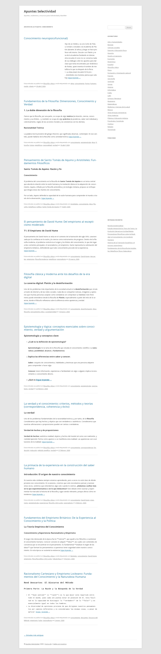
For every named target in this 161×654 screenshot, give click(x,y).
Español (110, 64)
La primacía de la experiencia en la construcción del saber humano (59, 466)
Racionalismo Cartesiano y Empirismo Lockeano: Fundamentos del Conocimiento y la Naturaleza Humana (58, 575)
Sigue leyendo (74, 78)
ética (93, 142)
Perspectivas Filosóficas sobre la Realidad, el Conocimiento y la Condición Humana (121, 237)
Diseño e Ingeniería (115, 56)
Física (109, 70)
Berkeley (74, 556)
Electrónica (111, 62)
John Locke (59, 503)
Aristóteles (74, 204)
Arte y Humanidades (115, 42)
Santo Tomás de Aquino (50, 207)
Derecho (111, 53)
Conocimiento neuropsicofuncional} (46, 38)
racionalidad (47, 145)
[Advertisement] (44, 59)
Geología (111, 81)
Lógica (32, 145)
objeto (31, 86)
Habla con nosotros (59, 644)
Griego (110, 84)
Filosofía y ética (48, 83)
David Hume (85, 256)
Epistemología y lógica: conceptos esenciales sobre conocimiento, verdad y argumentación (59, 328)
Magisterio (111, 101)
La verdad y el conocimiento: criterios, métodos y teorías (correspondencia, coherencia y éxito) (58, 405)
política (38, 207)
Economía (111, 59)
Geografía (111, 79)
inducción (33, 450)
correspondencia (87, 447)
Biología (110, 45)
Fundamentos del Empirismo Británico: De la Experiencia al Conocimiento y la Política (60, 519)
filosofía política (37, 559)
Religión (110, 127)
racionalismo (61, 259)
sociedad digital (50, 312)
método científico (44, 450)
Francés (110, 76)
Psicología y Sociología (116, 121)
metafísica (38, 145)
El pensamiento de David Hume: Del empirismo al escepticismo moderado (59, 223)
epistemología (86, 142)
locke (40, 620)
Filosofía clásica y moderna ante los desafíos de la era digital (57, 275)
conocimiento (79, 83)
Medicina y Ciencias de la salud (119, 107)
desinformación (86, 309)
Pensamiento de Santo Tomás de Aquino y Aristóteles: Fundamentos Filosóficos (60, 161)
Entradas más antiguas (33, 635)
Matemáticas (112, 104)
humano (93, 83)
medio (26, 86)
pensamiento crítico (38, 312)
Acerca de (48, 644)
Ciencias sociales (114, 48)
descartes (84, 618)
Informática (112, 90)
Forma (87, 83)
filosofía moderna (41, 259)
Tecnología (111, 129)
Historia (110, 87)
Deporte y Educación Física (117, 50)
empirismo (30, 259)
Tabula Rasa (57, 559)
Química (110, 124)
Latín (109, 96)
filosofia (27, 312)
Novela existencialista (115, 226)
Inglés (110, 93)
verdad (55, 145)
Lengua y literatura (114, 98)
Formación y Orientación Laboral (119, 73)
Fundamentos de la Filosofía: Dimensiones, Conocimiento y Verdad (60, 102)
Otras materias (113, 115)
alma (72, 83)
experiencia (43, 503)
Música (110, 110)
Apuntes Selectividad (40, 11)
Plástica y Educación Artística (118, 118)
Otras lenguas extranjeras (117, 113)
